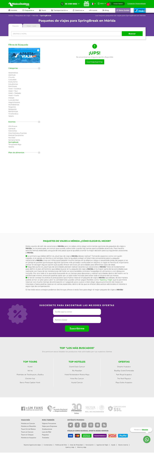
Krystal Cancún (77, 383)
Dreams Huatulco (124, 367)
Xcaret (30, 367)
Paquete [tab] (15, 26)
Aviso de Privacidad (76, 445)
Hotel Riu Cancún (77, 379)
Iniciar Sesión (118, 4)
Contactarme (95, 61)
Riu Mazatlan (77, 371)
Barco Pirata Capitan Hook (30, 383)
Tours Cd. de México (28, 429)
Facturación (90, 445)
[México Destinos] (20, 4)
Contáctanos (48, 445)
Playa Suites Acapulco (124, 383)
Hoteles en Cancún (28, 423)
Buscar (132, 34)
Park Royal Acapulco (124, 375)
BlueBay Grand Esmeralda (124, 371)
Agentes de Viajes (102, 445)
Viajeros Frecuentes (49, 423)
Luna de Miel (46, 432)
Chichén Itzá (30, 379)
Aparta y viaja (69, 447)
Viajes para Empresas (49, 426)
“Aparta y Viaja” (105, 280)
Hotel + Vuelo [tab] (31, 26)
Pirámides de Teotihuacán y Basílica (30, 375)
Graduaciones (47, 429)
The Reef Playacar (124, 379)
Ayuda (113, 445)
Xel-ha (30, 371)
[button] (62, 10)
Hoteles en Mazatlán (28, 426)
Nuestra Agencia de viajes (32, 445)
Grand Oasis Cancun (77, 367)
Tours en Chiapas (27, 435)
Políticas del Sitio (61, 445)
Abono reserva (123, 445)
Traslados (45, 438)
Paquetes (45, 435)
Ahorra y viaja (81, 447)
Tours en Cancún (27, 432)
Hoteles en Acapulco (28, 438)
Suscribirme (77, 328)
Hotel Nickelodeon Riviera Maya (77, 375)
